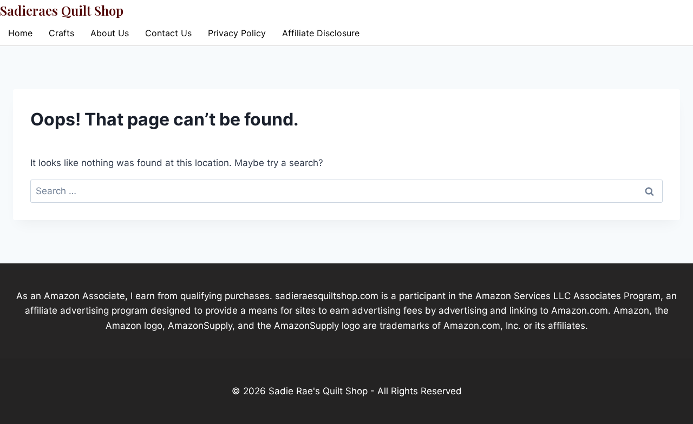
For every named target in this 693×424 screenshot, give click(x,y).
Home (20, 33)
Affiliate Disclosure (320, 33)
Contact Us (168, 33)
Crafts (61, 33)
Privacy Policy (237, 33)
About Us (109, 33)
